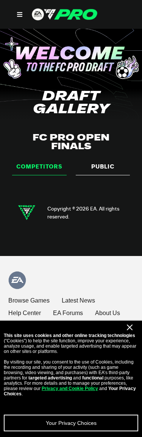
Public (102, 167)
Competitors (39, 167)
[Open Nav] (20, 14)
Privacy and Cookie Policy (70, 388)
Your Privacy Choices (71, 423)
